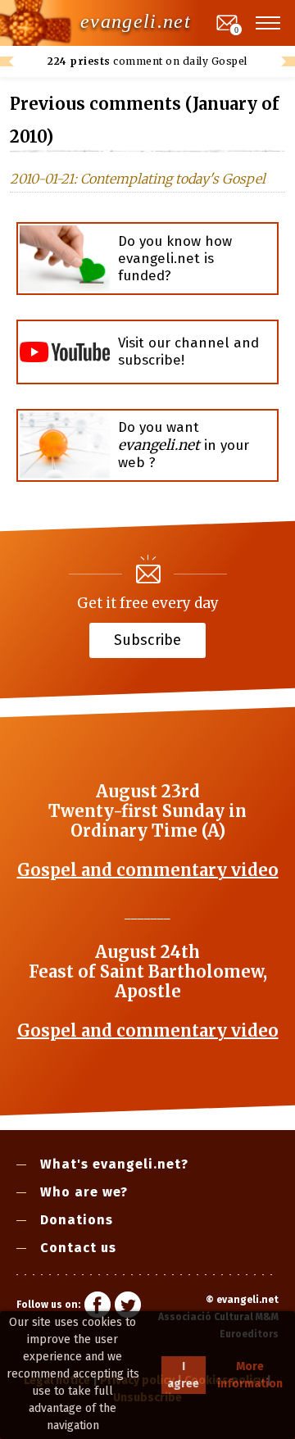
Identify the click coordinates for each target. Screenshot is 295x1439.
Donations (76, 1220)
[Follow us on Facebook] (97, 1307)
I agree (183, 1375)
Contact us (78, 1247)
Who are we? (84, 1192)
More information (250, 1375)
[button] (269, 23)
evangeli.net (135, 21)
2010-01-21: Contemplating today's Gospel (138, 178)
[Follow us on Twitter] (128, 1307)
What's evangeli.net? (114, 1164)
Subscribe (147, 639)
